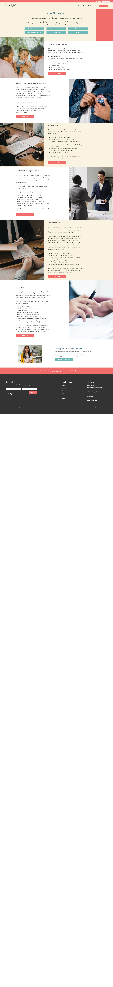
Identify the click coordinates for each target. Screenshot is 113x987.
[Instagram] (10, 394)
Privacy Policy (9, 407)
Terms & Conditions (31, 407)
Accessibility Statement (20, 407)
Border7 (104, 407)
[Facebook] (7, 394)
